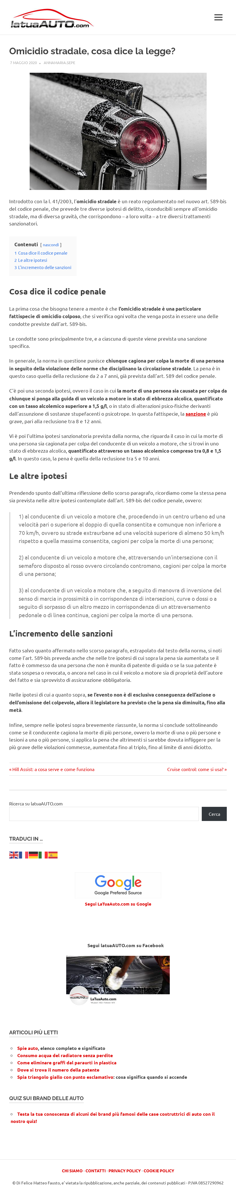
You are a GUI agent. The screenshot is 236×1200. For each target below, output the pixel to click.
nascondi (51, 244)
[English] (14, 854)
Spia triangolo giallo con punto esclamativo (65, 1077)
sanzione (196, 414)
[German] (34, 854)
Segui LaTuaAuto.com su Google (118, 904)
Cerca (214, 814)
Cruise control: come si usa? (195, 769)
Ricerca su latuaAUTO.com (36, 803)
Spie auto (27, 1048)
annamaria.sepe (59, 62)
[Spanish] (53, 854)
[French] (24, 854)
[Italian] (43, 854)
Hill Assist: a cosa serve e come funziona (53, 769)
